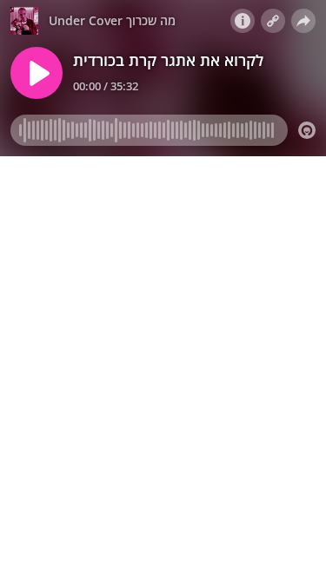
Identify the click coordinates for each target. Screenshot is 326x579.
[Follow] (273, 21)
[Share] (303, 21)
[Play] (36, 73)
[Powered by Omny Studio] (307, 130)
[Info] (242, 21)
